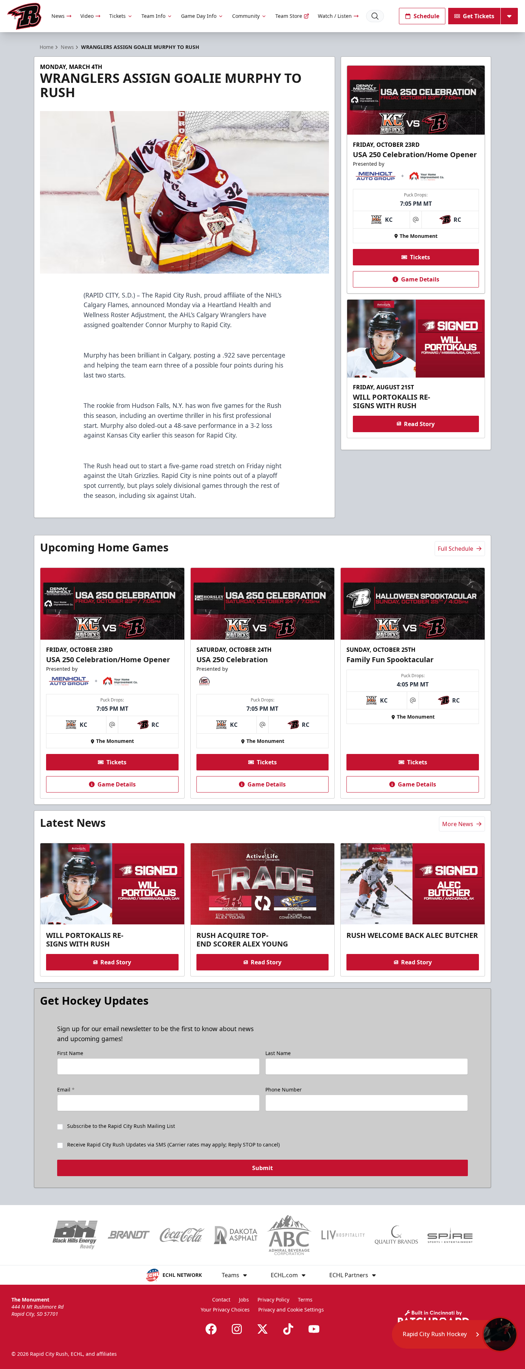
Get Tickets (478, 16)
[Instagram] (237, 1329)
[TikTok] (288, 1329)
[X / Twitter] (262, 1329)
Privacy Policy (273, 1299)
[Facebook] (211, 1329)
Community (246, 16)
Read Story (419, 424)
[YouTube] (314, 1329)
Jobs (244, 1299)
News (58, 16)
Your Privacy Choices (225, 1309)
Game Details (420, 279)
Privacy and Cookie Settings (291, 1309)
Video (87, 16)
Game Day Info (198, 16)
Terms (305, 1299)
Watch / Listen (335, 16)
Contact (221, 1299)
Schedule (426, 16)
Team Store (288, 16)
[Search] (375, 16)
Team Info (153, 16)
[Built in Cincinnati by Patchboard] (433, 1317)
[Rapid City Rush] (24, 16)
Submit (262, 1168)
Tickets (117, 16)
